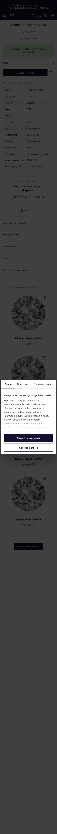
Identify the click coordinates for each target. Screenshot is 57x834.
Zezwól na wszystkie (28, 438)
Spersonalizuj (26, 447)
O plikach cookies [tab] (43, 384)
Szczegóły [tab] (23, 384)
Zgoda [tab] (8, 384)
